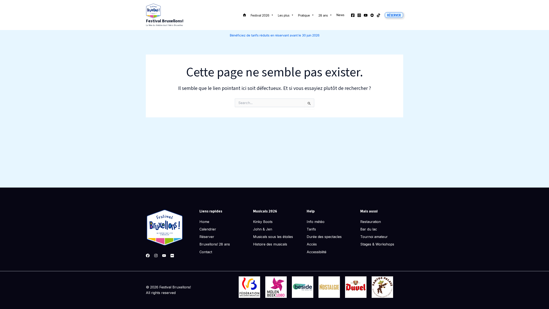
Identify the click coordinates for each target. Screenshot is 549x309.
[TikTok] (378, 15)
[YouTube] (366, 15)
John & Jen (262, 229)
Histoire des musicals (270, 244)
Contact (205, 252)
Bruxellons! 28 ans (214, 244)
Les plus (284, 15)
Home (204, 222)
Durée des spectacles (324, 237)
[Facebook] (353, 15)
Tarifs (311, 229)
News (340, 15)
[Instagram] (359, 15)
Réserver (206, 237)
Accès (312, 244)
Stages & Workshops (377, 244)
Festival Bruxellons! (165, 21)
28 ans (323, 15)
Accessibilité (316, 252)
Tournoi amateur (374, 237)
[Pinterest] (172, 256)
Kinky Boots (263, 222)
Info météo (315, 222)
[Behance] (372, 15)
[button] (394, 15)
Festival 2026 (260, 15)
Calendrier (207, 229)
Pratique (304, 15)
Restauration (370, 222)
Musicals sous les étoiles (273, 237)
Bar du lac (368, 229)
